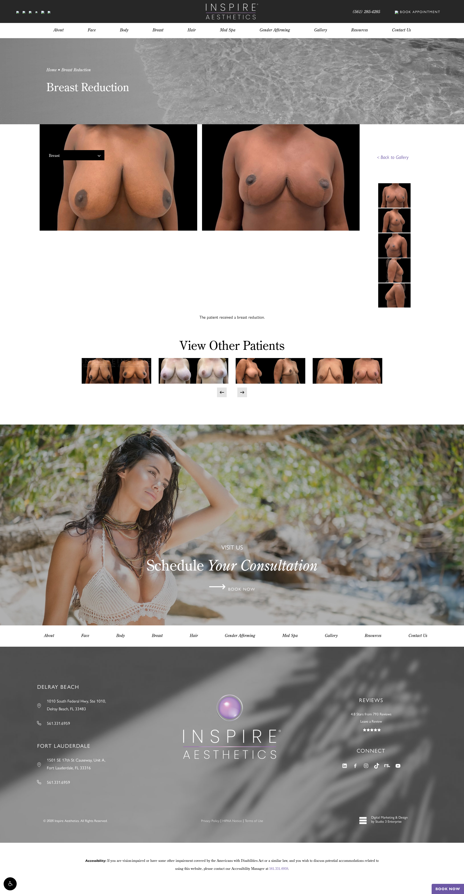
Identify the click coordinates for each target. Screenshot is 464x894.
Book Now (447, 889)
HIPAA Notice (232, 820)
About (49, 635)
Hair (194, 635)
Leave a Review (371, 721)
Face (85, 635)
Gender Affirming (240, 635)
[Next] (242, 392)
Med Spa (290, 635)
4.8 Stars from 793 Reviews (371, 713)
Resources (373, 635)
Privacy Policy (210, 820)
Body (120, 635)
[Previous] (222, 392)
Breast (54, 155)
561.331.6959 (278, 868)
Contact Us (417, 635)
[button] (10, 883)
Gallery (331, 635)
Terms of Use (254, 820)
